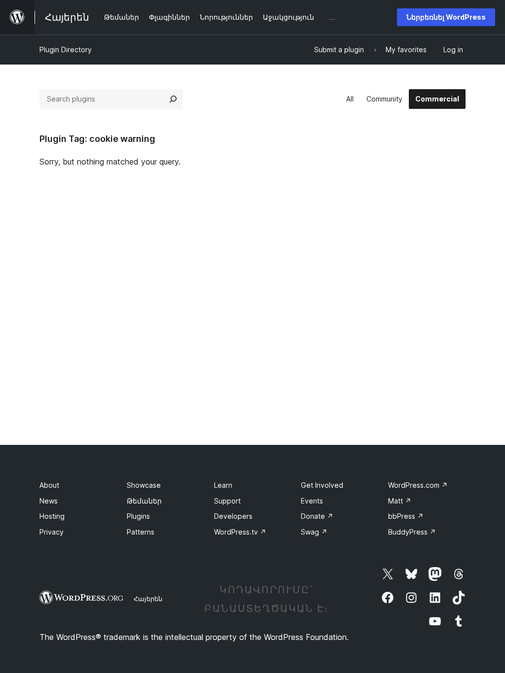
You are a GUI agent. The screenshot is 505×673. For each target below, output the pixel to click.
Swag (314, 532)
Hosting (52, 516)
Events (312, 501)
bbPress (406, 516)
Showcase (144, 485)
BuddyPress (412, 532)
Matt (399, 501)
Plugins (138, 516)
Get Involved (322, 485)
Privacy (51, 532)
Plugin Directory (65, 49)
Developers (233, 516)
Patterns (140, 532)
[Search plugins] (173, 99)
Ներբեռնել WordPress (446, 17)
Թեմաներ (144, 501)
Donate (317, 516)
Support (227, 501)
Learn (223, 485)
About (49, 485)
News (48, 501)
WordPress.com (418, 485)
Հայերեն (148, 599)
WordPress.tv (240, 532)
